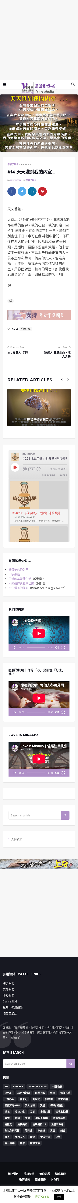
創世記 (36, 1099)
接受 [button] (58, 1196)
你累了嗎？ (13, 164)
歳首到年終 (59, 1118)
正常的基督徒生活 (20, 579)
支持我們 (17, 839)
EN (6, 1086)
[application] (39, 633)
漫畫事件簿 (57, 1124)
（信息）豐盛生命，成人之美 (56, 354)
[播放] (15, 647)
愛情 (7, 1118)
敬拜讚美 (24, 1179)
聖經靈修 (40, 1179)
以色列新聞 (23, 1092)
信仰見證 (65, 1092)
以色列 (8, 1092)
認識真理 (60, 1174)
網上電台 (13, 1174)
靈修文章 (35, 1143)
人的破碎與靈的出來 (21, 583)
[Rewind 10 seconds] (25, 469)
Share (63, 475)
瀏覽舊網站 (10, 1013)
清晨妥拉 (22, 1124)
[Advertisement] (39, 39)
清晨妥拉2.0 (39, 1124)
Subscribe (48, 475)
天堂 (42, 1105)
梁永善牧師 (41, 1118)
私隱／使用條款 (13, 1007)
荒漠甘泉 (45, 1137)
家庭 (32, 1111)
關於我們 (8, 983)
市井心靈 (45, 1111)
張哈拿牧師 (61, 1111)
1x (31, 469)
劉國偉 (49, 1099)
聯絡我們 (8, 995)
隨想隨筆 (29, 1174)
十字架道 (14, 574)
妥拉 (7, 1111)
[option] (39, 503)
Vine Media (15, 180)
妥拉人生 (20, 1111)
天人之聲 (30, 1105)
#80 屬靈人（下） (18, 352)
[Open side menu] (4, 84)
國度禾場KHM (12, 1105)
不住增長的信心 (18, 588)
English (18, 1086)
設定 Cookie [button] (42, 1196)
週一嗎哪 (10, 1143)
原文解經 (63, 1099)
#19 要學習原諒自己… (39, 419)
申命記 (41, 1130)
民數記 (8, 1124)
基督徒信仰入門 (18, 569)
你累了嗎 (25, 328)
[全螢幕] (63, 647)
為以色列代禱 (12, 1130)
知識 (62, 1130)
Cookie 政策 (10, 1001)
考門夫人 (20, 1137)
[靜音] (57, 647)
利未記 (23, 1099)
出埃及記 (10, 1099)
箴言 (7, 1137)
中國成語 (57, 1086)
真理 (52, 1130)
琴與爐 (28, 1130)
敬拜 (17, 1118)
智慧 (27, 1118)
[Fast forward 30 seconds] (39, 469)
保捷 (52, 1092)
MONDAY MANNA (37, 1086)
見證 (57, 1137)
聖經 (32, 1137)
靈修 (22, 1143)
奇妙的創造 (56, 1105)
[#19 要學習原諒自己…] (39, 407)
